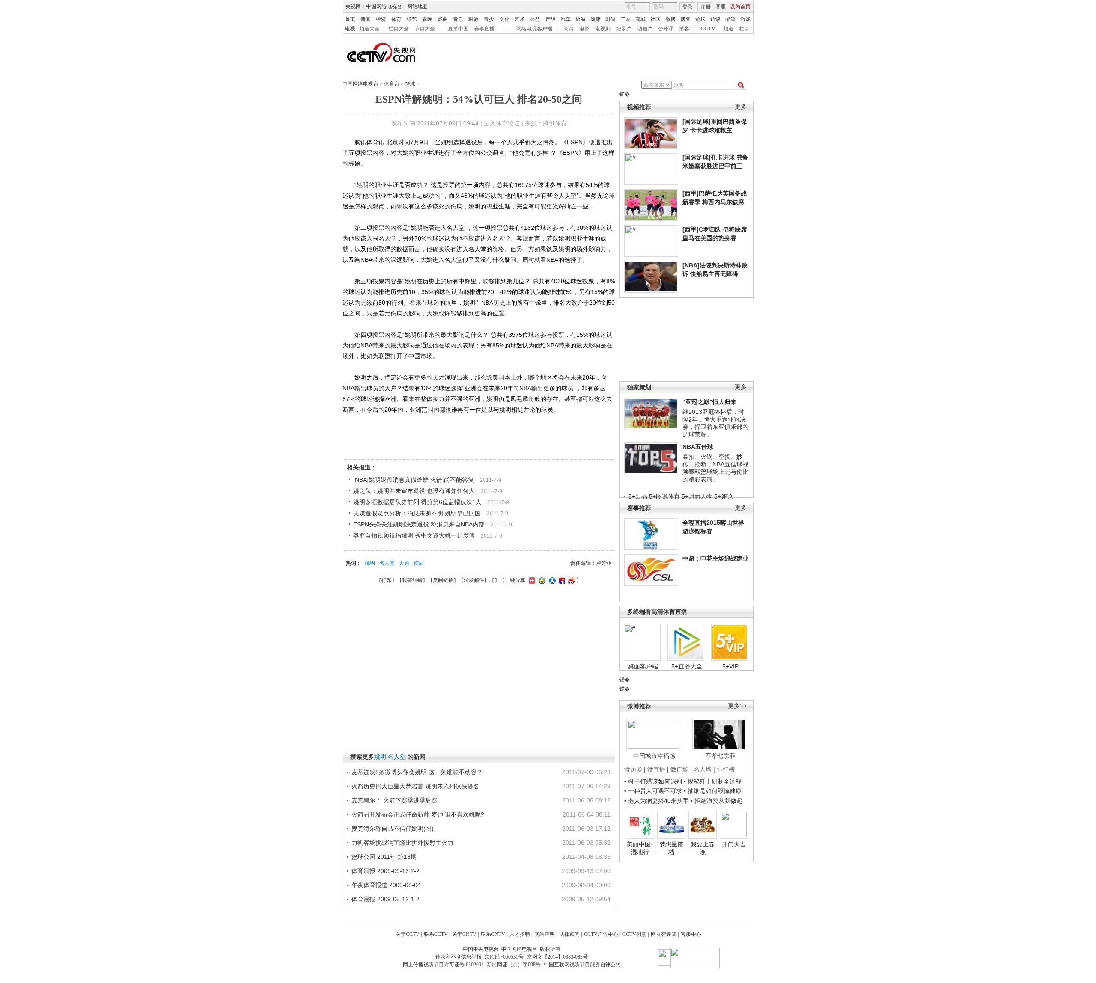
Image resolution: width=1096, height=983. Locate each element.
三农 (625, 19)
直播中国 (458, 29)
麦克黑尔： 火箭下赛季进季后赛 (394, 800)
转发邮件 (474, 580)
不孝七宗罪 (720, 755)
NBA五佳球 (697, 446)
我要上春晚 (703, 848)
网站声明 (544, 934)
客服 (720, 6)
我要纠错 (412, 580)
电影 (584, 29)
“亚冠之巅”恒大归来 (709, 401)
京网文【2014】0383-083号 (557, 957)
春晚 (427, 19)
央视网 (353, 6)
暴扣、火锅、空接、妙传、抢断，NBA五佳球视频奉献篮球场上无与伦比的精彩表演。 (715, 468)
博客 (685, 19)
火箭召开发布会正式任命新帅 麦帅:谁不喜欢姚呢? (417, 814)
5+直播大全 (686, 666)
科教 (473, 19)
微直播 (656, 769)
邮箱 (730, 19)
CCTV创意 (634, 934)
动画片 (644, 29)
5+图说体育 (664, 496)
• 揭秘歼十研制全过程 (713, 781)
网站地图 (417, 6)
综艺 (412, 19)
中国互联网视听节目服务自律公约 (582, 965)
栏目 (744, 29)
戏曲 (443, 19)
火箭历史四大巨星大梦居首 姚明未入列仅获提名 (415, 786)
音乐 (458, 19)
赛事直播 (484, 29)
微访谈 (633, 769)
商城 (640, 19)
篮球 (410, 84)
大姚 (404, 563)
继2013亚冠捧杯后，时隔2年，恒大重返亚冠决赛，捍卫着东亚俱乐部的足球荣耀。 (715, 423)
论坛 (700, 19)
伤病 (419, 563)
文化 (504, 19)
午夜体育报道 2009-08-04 (386, 885)
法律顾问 (569, 934)
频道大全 (369, 29)
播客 (684, 29)
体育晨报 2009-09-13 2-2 (385, 870)
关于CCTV (408, 934)
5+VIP (730, 666)
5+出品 (637, 496)
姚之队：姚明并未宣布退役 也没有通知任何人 (414, 490)
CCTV (707, 29)
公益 (535, 19)
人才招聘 (519, 934)
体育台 (391, 84)
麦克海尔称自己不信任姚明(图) (392, 828)
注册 (705, 7)
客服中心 (691, 934)
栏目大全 (398, 29)
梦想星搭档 (671, 848)
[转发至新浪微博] (570, 580)
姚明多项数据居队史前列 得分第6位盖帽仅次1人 (417, 502)
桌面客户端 (643, 666)
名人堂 (387, 563)
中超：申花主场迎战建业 (715, 558)
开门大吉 (734, 844)
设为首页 (740, 6)
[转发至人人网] (551, 580)
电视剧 (603, 29)
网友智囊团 (663, 934)
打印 (386, 580)
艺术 (520, 19)
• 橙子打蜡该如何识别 (653, 781)
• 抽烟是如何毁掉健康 (713, 790)
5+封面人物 (697, 496)
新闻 (365, 19)
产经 (550, 19)
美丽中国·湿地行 (640, 848)
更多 (741, 107)
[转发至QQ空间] (540, 580)
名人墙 (703, 769)
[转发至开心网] (531, 580)
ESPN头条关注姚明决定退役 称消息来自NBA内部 (419, 524)
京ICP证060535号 (504, 957)
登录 (687, 7)
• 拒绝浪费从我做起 (716, 800)
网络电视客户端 (534, 29)
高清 (568, 29)
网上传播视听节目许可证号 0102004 (443, 965)
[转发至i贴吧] (561, 580)
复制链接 (443, 580)
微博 (670, 19)
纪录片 (623, 29)
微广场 (679, 769)
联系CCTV (436, 934)
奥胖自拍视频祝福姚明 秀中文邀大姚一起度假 (414, 535)
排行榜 (726, 769)
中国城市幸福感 (654, 755)
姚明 (370, 563)
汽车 (565, 19)
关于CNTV (464, 934)
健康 (595, 19)
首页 (350, 19)
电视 (350, 29)
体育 (396, 19)
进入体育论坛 (502, 123)
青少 (489, 19)
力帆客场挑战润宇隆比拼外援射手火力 (402, 842)
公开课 (665, 29)
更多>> (737, 706)
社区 (655, 19)
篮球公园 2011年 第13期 (384, 856)
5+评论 (723, 496)
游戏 (745, 19)
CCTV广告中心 (601, 934)
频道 (728, 29)
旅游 (580, 19)
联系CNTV (493, 934)
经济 (381, 19)
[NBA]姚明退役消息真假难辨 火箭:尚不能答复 (413, 479)
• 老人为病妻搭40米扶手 (656, 800)
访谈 (715, 19)
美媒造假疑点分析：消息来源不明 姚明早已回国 (417, 513)
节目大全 (424, 29)
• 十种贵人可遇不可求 (654, 790)
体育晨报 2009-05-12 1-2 (385, 899)
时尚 (610, 19)
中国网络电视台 (384, 6)
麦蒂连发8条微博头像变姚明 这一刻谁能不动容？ (416, 772)
